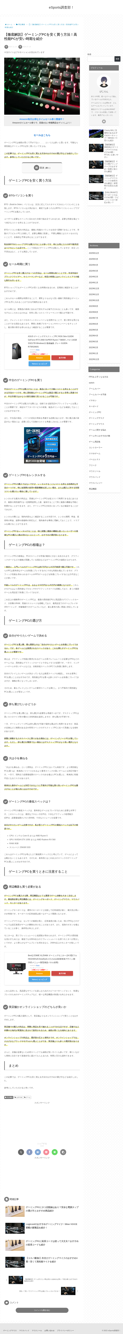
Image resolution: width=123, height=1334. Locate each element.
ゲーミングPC (95, 412)
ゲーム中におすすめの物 (99, 436)
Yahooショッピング (39, 364)
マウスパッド (94, 477)
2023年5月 (93, 330)
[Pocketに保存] (46, 1152)
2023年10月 (94, 300)
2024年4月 (93, 265)
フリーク (93, 465)
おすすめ (19, 1097)
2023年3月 (93, 342)
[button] (63, 1152)
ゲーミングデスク (96, 418)
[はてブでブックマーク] (38, 1152)
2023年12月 (94, 288)
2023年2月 (93, 347)
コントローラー (95, 448)
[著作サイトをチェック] (104, 121)
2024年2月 (93, 277)
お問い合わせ (49, 1330)
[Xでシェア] (21, 1152)
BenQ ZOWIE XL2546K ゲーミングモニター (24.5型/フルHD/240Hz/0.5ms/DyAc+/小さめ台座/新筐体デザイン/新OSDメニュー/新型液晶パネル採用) (52, 958)
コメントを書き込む (42, 1310)
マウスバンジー (95, 483)
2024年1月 (93, 283)
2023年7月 (93, 318)
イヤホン (93, 400)
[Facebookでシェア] (29, 1152)
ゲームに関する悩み (97, 430)
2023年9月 (93, 306)
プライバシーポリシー (65, 1330)
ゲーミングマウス (96, 424)
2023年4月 (93, 336)
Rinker (38, 349)
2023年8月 (93, 312)
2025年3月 (93, 259)
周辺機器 (10, 1097)
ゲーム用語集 (94, 442)
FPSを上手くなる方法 (98, 377)
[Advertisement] (42, 1121)
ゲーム (28, 1097)
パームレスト (94, 459)
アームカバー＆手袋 (97, 394)
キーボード (93, 406)
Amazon (39, 358)
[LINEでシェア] (55, 1152)
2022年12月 (94, 359)
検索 (89, 54)
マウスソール (94, 471)
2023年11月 (94, 294)
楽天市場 (62, 358)
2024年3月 (93, 271)
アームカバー (94, 389)
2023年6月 (93, 324)
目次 (42, 168)
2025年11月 (94, 253)
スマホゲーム (94, 453)
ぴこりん (104, 91)
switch (91, 383)
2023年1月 (93, 353)
